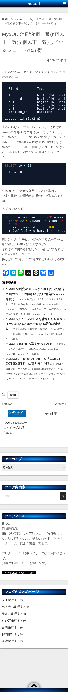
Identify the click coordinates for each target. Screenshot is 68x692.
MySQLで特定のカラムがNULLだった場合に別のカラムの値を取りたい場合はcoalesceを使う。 (35, 294)
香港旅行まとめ (12, 641)
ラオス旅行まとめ (14, 613)
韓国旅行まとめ (12, 634)
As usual (34, 3)
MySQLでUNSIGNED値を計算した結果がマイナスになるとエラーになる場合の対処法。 (36, 323)
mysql (13, 394)
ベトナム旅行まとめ (15, 606)
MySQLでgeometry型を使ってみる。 (30, 343)
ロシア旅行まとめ (14, 620)
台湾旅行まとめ (12, 627)
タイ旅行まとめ (12, 600)
